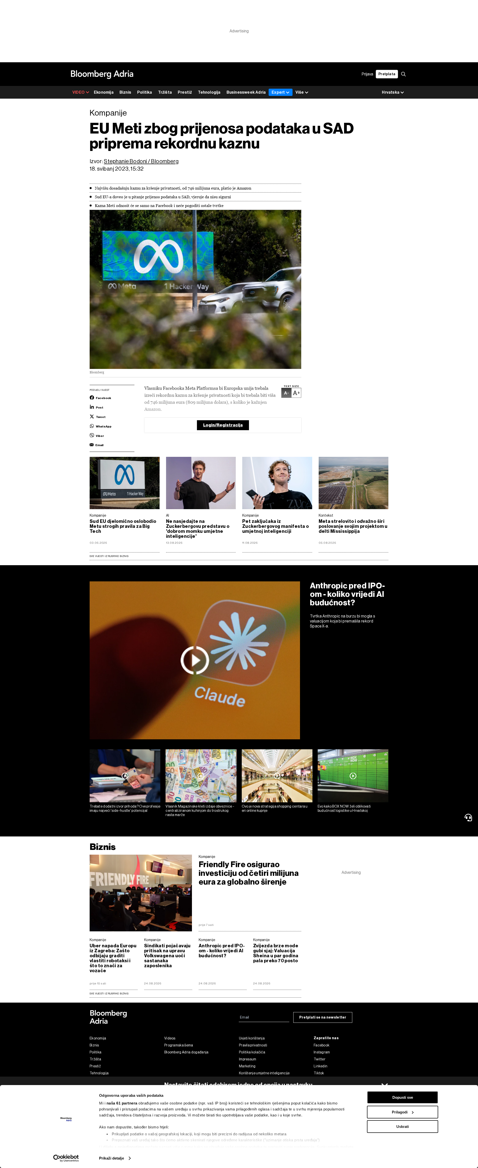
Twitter (319, 1059)
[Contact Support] (469, 817)
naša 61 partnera (122, 1103)
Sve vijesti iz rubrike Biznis (109, 556)
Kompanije (98, 515)
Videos (170, 1038)
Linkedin (320, 1066)
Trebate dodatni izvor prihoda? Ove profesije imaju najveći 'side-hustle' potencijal (125, 808)
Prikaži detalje (111, 1158)
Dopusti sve (402, 1097)
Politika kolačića (252, 1052)
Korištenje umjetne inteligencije (264, 1073)
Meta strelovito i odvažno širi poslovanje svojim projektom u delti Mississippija (353, 526)
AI (167, 515)
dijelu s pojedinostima (123, 1147)
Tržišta (165, 92)
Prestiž (185, 92)
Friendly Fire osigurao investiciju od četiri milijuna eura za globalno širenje (249, 873)
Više (300, 92)
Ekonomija (104, 92)
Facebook (321, 1045)
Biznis (125, 92)
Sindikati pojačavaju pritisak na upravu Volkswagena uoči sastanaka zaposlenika (167, 955)
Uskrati (402, 1126)
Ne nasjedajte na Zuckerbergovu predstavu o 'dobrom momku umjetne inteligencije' (198, 529)
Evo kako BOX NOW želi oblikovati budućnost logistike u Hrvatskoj (344, 808)
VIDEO (78, 92)
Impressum (247, 1059)
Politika (144, 92)
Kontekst (326, 515)
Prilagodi (400, 1112)
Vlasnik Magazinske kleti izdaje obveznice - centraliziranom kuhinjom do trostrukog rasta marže (200, 810)
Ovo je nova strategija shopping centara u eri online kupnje (275, 808)
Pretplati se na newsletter (322, 1017)
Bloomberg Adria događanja (186, 1052)
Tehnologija (209, 92)
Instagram (322, 1052)
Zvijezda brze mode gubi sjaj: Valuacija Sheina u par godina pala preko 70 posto (275, 953)
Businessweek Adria (246, 92)
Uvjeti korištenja (252, 1038)
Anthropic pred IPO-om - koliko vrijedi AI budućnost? (347, 594)
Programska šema (178, 1045)
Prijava (367, 74)
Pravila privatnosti (253, 1045)
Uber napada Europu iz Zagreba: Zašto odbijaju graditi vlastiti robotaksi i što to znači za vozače (113, 958)
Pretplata (386, 74)
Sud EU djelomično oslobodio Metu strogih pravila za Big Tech (123, 526)
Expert (278, 92)
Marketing (247, 1066)
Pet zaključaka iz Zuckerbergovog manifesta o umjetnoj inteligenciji (275, 526)
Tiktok (319, 1073)
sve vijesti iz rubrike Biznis (109, 993)
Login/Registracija (223, 425)
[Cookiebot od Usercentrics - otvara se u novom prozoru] (66, 1158)
